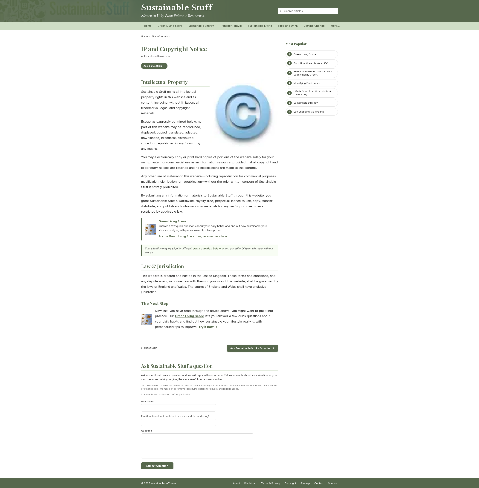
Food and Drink (288, 25)
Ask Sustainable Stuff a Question (250, 348)
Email (175, 416)
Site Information (161, 36)
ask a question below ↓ (208, 248)
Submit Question (157, 465)
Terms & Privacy (270, 483)
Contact (319, 483)
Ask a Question (153, 66)
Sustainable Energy (201, 25)
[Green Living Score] (146, 320)
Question (146, 430)
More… (335, 25)
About (236, 483)
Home (148, 25)
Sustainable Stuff (176, 7)
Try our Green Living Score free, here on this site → (193, 236)
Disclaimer (250, 483)
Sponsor (333, 483)
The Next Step (154, 303)
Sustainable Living (260, 25)
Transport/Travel (231, 25)
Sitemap (305, 483)
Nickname (147, 401)
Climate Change (314, 25)
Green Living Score (170, 25)
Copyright (290, 483)
